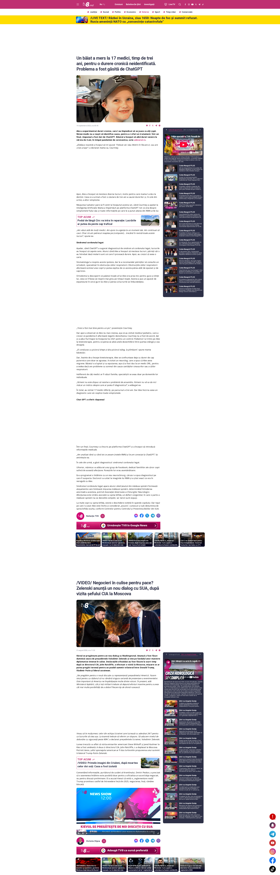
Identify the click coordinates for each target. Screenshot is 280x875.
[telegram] (156, 125)
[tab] (176, 130)
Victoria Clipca (93, 841)
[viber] (159, 125)
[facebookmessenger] (147, 125)
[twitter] (153, 125)
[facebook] (149, 125)
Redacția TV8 (92, 516)
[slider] (118, 833)
